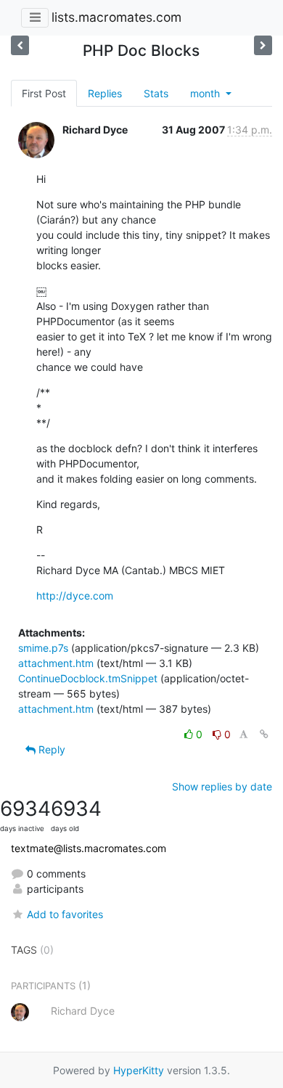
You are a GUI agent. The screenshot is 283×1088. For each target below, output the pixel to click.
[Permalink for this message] (264, 734)
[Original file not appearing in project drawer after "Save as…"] (263, 45)
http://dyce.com (74, 595)
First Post (44, 93)
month (206, 93)
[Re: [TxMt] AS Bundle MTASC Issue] (20, 45)
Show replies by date (222, 786)
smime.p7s (43, 648)
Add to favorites (65, 914)
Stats (156, 93)
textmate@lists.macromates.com (88, 848)
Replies (105, 93)
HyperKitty (138, 1070)
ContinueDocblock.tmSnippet (87, 678)
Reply (50, 749)
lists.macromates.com (116, 17)
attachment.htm (56, 663)
